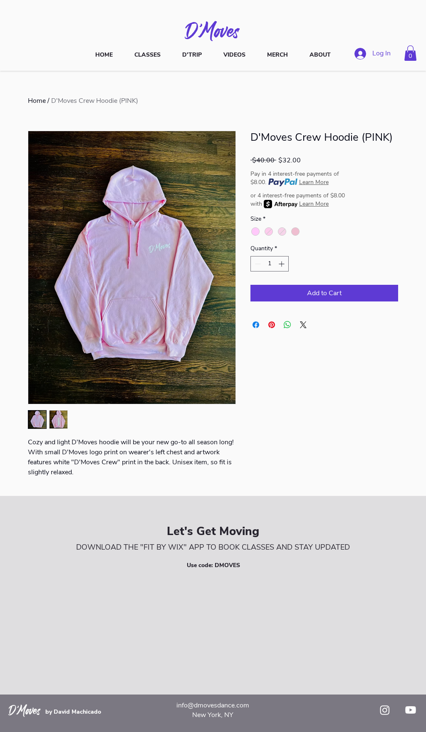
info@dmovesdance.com (212, 705)
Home (37, 100)
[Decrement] (257, 263)
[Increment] (282, 263)
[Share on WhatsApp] (287, 325)
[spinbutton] (269, 263)
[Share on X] (303, 325)
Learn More (314, 182)
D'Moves (213, 30)
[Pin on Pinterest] (272, 325)
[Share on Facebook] (256, 325)
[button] (410, 53)
